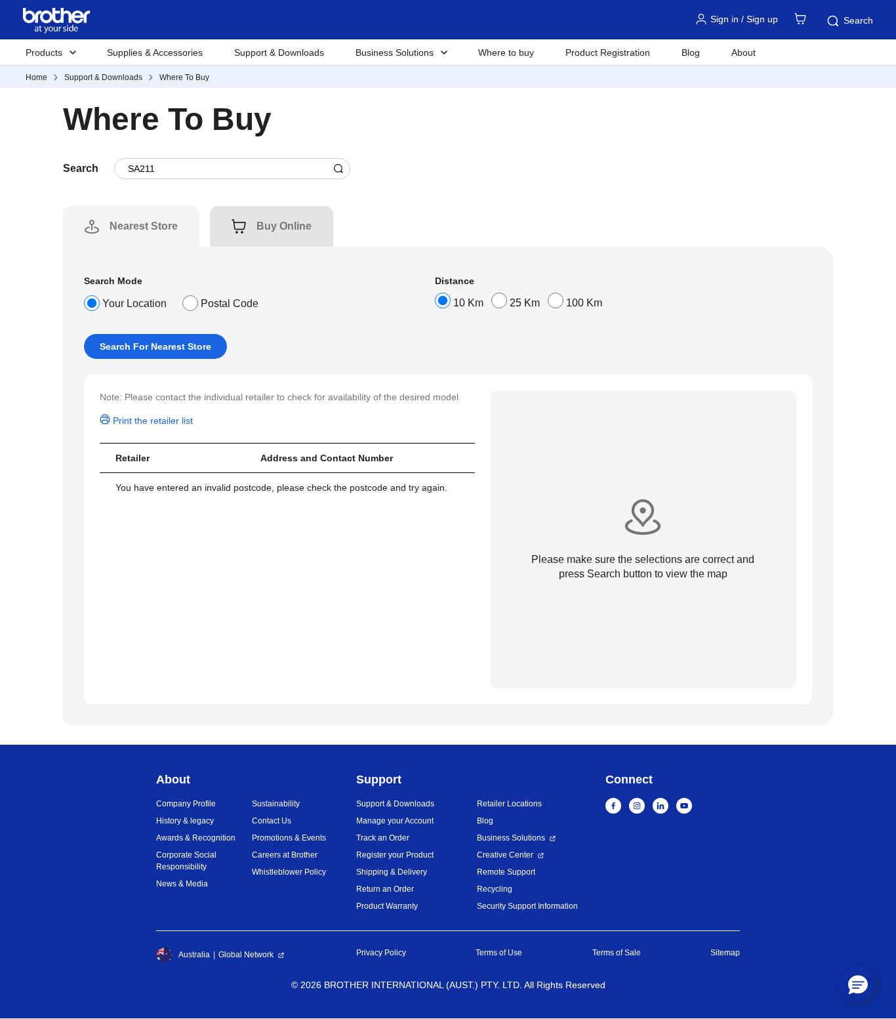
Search (858, 20)
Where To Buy (184, 77)
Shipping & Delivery (391, 872)
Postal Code (229, 303)
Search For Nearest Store (155, 346)
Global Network (246, 954)
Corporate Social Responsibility (186, 860)
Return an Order (385, 889)
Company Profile (186, 803)
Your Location (134, 303)
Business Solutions (511, 837)
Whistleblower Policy (289, 872)
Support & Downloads (279, 52)
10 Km (468, 302)
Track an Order (382, 837)
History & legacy (185, 820)
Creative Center (505, 855)
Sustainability (276, 803)
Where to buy (506, 52)
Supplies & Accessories (155, 52)
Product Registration (607, 52)
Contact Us (271, 820)
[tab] (143, 226)
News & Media (182, 883)
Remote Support (506, 872)
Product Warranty (387, 906)
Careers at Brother (284, 855)
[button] (858, 984)
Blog (691, 52)
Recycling (494, 889)
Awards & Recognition (195, 837)
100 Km (584, 302)
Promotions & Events (289, 837)
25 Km (525, 302)
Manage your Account (395, 820)
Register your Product (395, 855)
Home (36, 77)
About (743, 52)
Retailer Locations (509, 803)
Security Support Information (527, 906)
